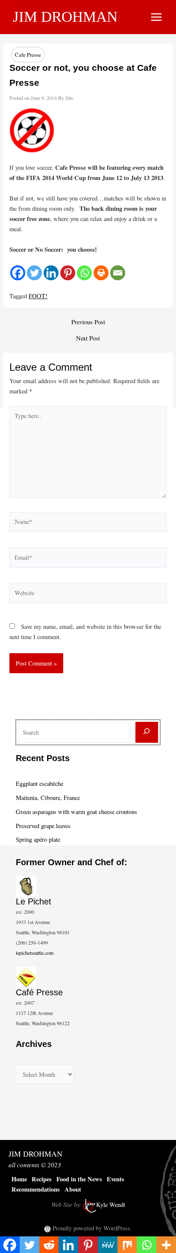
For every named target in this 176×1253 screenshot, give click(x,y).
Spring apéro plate (38, 839)
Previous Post (88, 322)
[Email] (117, 272)
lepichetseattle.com (34, 952)
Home (19, 1179)
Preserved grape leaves (43, 826)
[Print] (101, 272)
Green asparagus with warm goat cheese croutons (76, 812)
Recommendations (36, 1189)
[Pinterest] (67, 272)
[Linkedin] (51, 272)
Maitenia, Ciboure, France (48, 798)
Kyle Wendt (110, 1205)
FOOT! (38, 296)
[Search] (146, 732)
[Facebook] (17, 272)
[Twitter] (34, 272)
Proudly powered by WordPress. (92, 1228)
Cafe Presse (28, 54)
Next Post (88, 338)
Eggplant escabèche (39, 783)
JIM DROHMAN (65, 17)
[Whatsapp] (84, 272)
